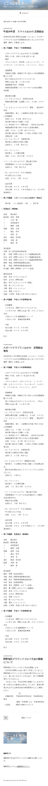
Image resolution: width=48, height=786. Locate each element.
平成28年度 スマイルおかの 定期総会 (23, 31)
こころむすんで (13, 3)
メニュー (25, 13)
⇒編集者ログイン (23, 766)
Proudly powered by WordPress (15, 780)
